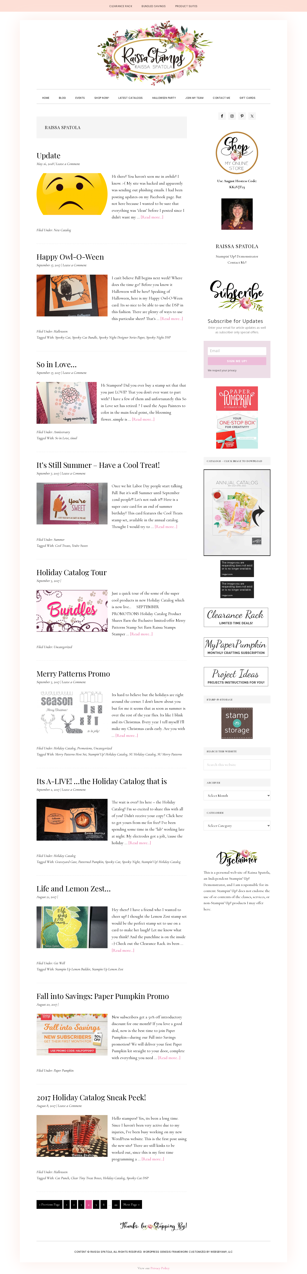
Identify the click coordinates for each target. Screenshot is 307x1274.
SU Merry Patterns (169, 754)
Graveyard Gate (66, 861)
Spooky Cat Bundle (84, 337)
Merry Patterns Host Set (70, 754)
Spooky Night (131, 861)
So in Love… (57, 364)
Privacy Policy (160, 1268)
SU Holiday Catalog (142, 754)
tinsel (73, 438)
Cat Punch (62, 1178)
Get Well (59, 963)
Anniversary (62, 432)
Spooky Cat (62, 337)
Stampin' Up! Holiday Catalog (107, 754)
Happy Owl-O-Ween (70, 256)
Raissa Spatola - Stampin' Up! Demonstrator (153, 53)
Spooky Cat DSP (137, 1178)
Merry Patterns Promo (73, 673)
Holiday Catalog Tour (72, 572)
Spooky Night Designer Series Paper (122, 337)
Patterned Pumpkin (90, 861)
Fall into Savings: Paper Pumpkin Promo (103, 996)
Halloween (60, 331)
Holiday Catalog (65, 748)
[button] (265, 94)
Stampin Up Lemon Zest (107, 969)
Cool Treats (62, 545)
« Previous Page (49, 1205)
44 (117, 1204)
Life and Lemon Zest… (73, 888)
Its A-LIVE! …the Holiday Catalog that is (102, 781)
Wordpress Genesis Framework (165, 1252)
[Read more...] (152, 217)
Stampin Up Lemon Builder (72, 969)
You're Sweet (80, 545)
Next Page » (131, 1205)
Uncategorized (63, 647)
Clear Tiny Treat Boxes (86, 1178)
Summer (59, 539)
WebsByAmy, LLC (222, 1252)
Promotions (84, 748)
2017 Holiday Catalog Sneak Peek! (91, 1097)
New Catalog (62, 230)
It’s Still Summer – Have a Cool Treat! (98, 465)
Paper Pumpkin (64, 1070)
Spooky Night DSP (158, 337)
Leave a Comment (68, 163)
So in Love (62, 438)
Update (48, 155)
